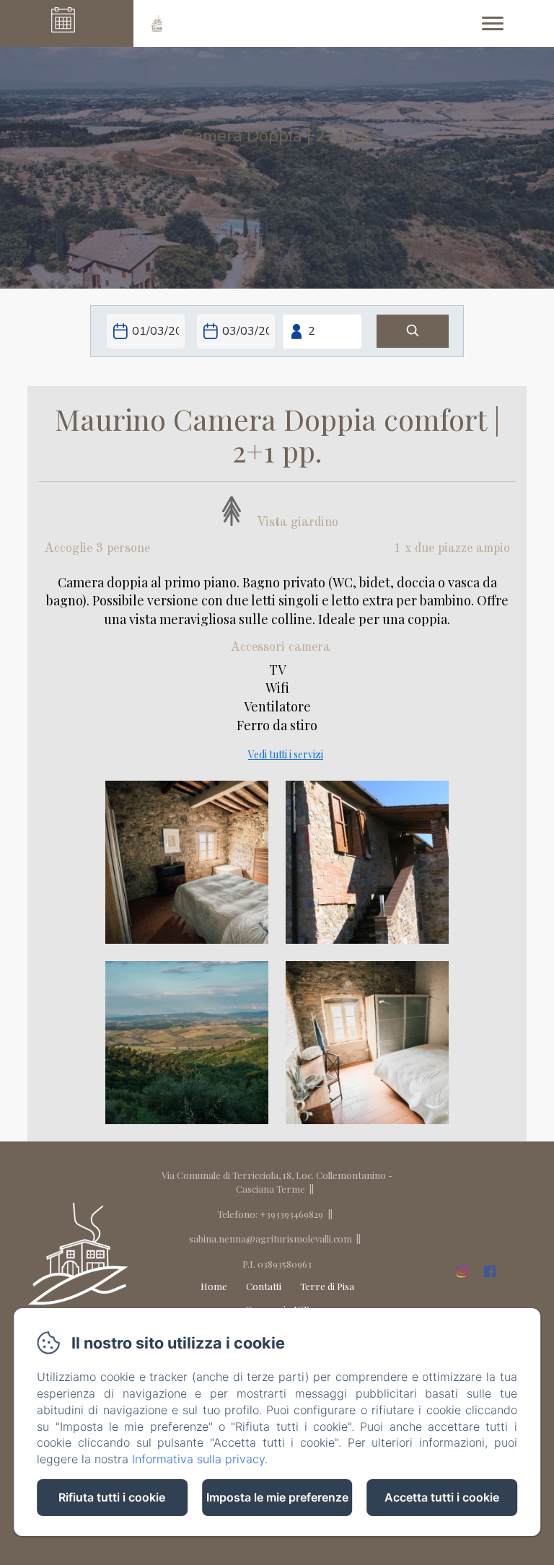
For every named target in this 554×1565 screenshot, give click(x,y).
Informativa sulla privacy (198, 1459)
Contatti (263, 1286)
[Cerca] (413, 331)
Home (214, 1286)
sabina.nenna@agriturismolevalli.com (270, 1238)
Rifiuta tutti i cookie (111, 1497)
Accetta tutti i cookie (441, 1497)
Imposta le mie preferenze (277, 1497)
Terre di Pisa (327, 1286)
